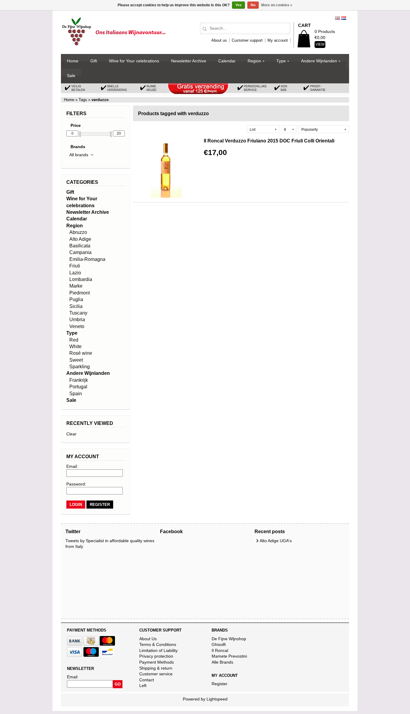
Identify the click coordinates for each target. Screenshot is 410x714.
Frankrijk (78, 380)
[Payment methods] (74, 644)
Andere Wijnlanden (319, 60)
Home (72, 60)
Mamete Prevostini (229, 656)
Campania (80, 252)
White (75, 346)
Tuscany (78, 312)
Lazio (75, 272)
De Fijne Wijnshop (229, 638)
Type (281, 60)
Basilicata (79, 245)
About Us (148, 638)
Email (72, 676)
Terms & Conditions (157, 644)
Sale (71, 75)
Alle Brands (222, 662)
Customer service (156, 673)
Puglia (76, 299)
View (319, 44)
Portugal (78, 386)
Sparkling (79, 366)
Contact (146, 679)
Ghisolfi (219, 644)
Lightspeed (217, 699)
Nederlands (343, 18)
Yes (238, 5)
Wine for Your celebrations (134, 60)
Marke (76, 285)
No (253, 5)
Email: (72, 466)
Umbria (77, 319)
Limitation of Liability (158, 650)
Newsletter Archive (188, 60)
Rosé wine (80, 353)
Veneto (76, 326)
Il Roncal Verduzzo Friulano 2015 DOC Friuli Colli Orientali (269, 140)
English (337, 18)
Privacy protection (156, 656)
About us (219, 40)
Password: (76, 484)
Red (73, 339)
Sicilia (76, 306)
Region (254, 60)
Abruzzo (78, 232)
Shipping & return (155, 668)
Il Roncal (220, 650)
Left (142, 685)
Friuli (74, 265)
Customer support (247, 40)
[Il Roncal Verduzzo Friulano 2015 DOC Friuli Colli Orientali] (166, 196)
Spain (75, 393)
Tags (82, 99)
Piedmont (79, 292)
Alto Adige (80, 239)
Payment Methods (156, 662)
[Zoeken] (204, 29)
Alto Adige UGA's (276, 540)
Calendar (227, 60)
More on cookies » (276, 5)
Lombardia (80, 279)
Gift (93, 60)
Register (220, 683)
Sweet (76, 360)
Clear (71, 434)
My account (277, 40)
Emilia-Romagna (87, 259)
